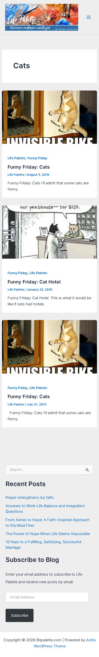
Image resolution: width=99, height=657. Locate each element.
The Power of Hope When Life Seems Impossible (48, 533)
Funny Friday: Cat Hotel (34, 282)
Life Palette (16, 158)
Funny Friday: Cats (29, 167)
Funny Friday (37, 158)
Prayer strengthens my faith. (30, 497)
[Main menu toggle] (88, 17)
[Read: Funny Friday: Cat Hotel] (49, 231)
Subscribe (19, 615)
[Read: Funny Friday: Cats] (49, 117)
